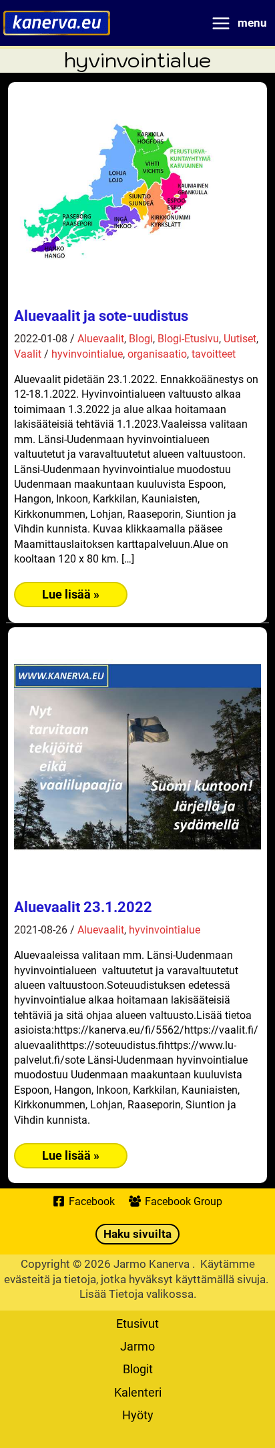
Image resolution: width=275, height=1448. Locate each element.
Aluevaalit (100, 338)
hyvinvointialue (87, 353)
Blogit (138, 1369)
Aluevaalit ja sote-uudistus (101, 315)
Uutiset (240, 338)
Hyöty (138, 1415)
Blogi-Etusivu (188, 338)
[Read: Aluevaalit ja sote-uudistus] (114, 187)
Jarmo (137, 1346)
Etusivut (137, 1323)
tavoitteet (214, 353)
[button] (137, 1234)
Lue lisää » (70, 597)
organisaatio (157, 353)
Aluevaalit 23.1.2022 (83, 907)
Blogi (141, 338)
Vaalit (27, 353)
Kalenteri (138, 1392)
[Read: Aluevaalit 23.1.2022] (137, 755)
